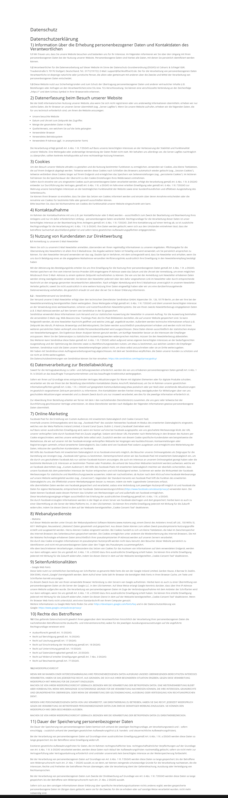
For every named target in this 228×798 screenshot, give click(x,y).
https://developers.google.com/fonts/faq (115, 604)
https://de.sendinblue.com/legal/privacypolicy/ (132, 358)
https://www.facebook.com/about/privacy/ (146, 489)
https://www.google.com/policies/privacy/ (60, 607)
